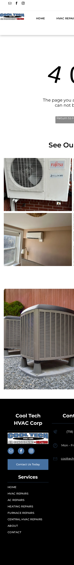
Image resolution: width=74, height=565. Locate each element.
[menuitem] (35, 18)
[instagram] (23, 3)
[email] (10, 3)
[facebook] (16, 3)
